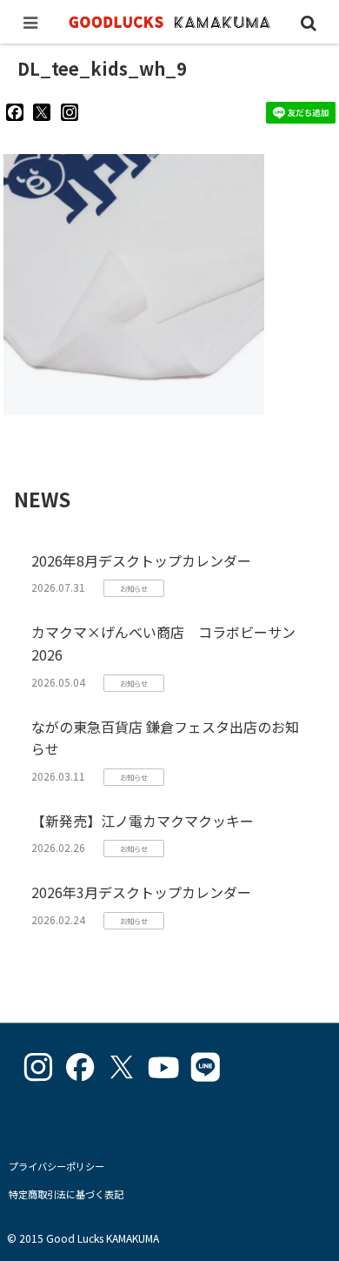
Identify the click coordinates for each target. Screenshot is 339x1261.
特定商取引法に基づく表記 (66, 1194)
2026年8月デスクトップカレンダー (141, 560)
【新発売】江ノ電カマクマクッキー (142, 820)
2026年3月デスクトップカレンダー (141, 892)
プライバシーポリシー (56, 1166)
